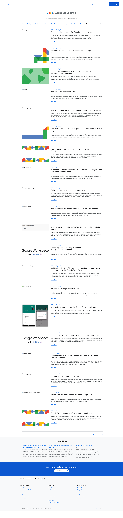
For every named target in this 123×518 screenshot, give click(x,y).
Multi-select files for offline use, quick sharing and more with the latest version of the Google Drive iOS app (76, 269)
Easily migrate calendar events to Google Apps (69, 190)
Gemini (53, 24)
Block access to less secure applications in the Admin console (75, 209)
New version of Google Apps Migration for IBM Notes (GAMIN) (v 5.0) (76, 130)
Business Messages (81, 496)
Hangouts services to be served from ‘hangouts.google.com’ (75, 335)
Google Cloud (80, 488)
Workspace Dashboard (25, 496)
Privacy (49, 508)
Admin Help (23, 488)
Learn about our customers (84, 445)
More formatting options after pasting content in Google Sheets (76, 110)
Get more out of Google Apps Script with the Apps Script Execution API (73, 52)
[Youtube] (35, 478)
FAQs (49, 498)
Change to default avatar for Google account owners (72, 32)
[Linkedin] (41, 478)
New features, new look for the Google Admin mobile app (73, 307)
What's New (23, 498)
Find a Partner (51, 494)
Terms (52, 508)
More (81, 24)
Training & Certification (54, 502)
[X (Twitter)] (38, 478)
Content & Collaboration (41, 24)
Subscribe (114, 4)
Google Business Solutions (83, 494)
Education (74, 24)
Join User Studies (81, 498)
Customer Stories (52, 490)
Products (81, 4)
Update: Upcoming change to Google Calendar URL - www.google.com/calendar (72, 72)
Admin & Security (63, 24)
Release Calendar (102, 4)
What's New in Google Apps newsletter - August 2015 (72, 395)
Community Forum (24, 492)
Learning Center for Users (26, 490)
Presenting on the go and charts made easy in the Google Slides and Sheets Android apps (76, 171)
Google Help (23, 494)
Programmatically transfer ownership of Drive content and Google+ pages (74, 150)
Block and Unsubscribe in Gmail (63, 92)
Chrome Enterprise (81, 492)
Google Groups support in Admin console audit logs (71, 413)
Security (50, 488)
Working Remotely (52, 492)
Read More (54, 42)
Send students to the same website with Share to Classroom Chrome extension (75, 357)
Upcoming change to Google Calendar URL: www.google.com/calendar (68, 249)
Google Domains (81, 490)
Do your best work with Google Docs (65, 376)
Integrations (51, 500)
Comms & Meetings (27, 24)
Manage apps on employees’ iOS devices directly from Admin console (75, 228)
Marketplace (51, 496)
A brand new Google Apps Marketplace (66, 289)
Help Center (94, 4)
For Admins (87, 4)
